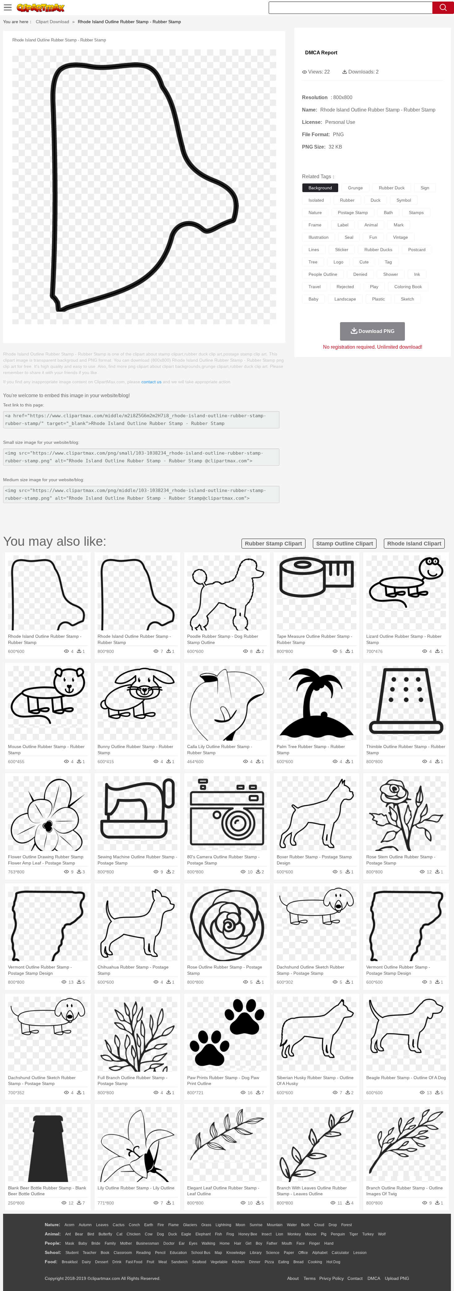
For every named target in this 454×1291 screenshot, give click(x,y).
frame (315, 224)
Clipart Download (52, 21)
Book (105, 1253)
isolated (316, 200)
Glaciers (190, 1225)
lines (314, 249)
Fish (218, 1234)
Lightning (223, 1225)
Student (71, 1253)
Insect (266, 1234)
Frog (230, 1234)
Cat (119, 1234)
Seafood (199, 1262)
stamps (416, 212)
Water (292, 1225)
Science (273, 1253)
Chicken (134, 1234)
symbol (404, 200)
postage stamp (353, 212)
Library (256, 1253)
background (320, 187)
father (272, 1243)
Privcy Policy (331, 1278)
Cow (149, 1234)
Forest (346, 1225)
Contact (355, 1278)
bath (388, 212)
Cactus (118, 1225)
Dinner (254, 1262)
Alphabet (319, 1253)
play (374, 286)
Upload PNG (397, 1278)
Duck (172, 1234)
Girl (248, 1243)
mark (399, 224)
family (110, 1243)
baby (313, 298)
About (293, 1278)
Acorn (69, 1225)
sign (425, 187)
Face (300, 1243)
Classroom (123, 1253)
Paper (289, 1253)
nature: (52, 1224)
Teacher (89, 1253)
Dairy (86, 1262)
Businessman (147, 1243)
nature (315, 212)
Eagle (186, 1234)
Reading (143, 1253)
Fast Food (134, 1262)
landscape (345, 298)
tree (313, 261)
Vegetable (219, 1262)
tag (388, 261)
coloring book (408, 286)
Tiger (353, 1234)
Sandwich (179, 1262)
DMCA (374, 1278)
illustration (319, 237)
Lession (360, 1253)
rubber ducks (378, 249)
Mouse (311, 1234)
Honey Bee (247, 1234)
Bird (90, 1234)
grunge (355, 187)
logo (338, 261)
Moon (240, 1225)
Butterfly (105, 1234)
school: (53, 1252)
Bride (95, 1243)
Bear (79, 1234)
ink (417, 274)
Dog (160, 1234)
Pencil (160, 1253)
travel (315, 286)
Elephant (203, 1234)
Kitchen (238, 1262)
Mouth (287, 1243)
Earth (148, 1225)
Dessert (101, 1262)
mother (126, 1243)
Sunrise (256, 1225)
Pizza (269, 1262)
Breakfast (70, 1262)
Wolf (381, 1234)
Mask (69, 1243)
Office (303, 1253)
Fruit (150, 1262)
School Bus (200, 1253)
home (225, 1243)
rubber (347, 200)
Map (218, 1253)
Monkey (294, 1234)
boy (259, 1243)
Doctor (168, 1243)
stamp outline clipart (344, 543)
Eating (283, 1262)
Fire (161, 1225)
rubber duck (392, 187)
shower (390, 274)
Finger (314, 1243)
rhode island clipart (414, 543)
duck (375, 200)
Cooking (315, 1262)
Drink (116, 1262)
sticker (341, 249)
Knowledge (236, 1253)
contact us (151, 381)
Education (178, 1253)
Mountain (275, 1225)
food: (51, 1261)
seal (349, 237)
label (343, 224)
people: (53, 1243)
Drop (333, 1225)
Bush (305, 1225)
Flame (173, 1225)
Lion (279, 1234)
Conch (134, 1225)
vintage (400, 237)
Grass (206, 1225)
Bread (298, 1262)
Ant (68, 1234)
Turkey (368, 1234)
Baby (82, 1243)
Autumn (85, 1225)
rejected (345, 286)
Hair (237, 1243)
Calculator (340, 1253)
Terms (310, 1278)
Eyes (193, 1243)
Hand (329, 1243)
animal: (53, 1233)
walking (208, 1243)
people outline (323, 274)
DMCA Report (321, 52)
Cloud (319, 1225)
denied (360, 274)
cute (364, 261)
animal (371, 224)
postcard (417, 249)
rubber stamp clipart (273, 543)
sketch (407, 298)
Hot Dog (333, 1262)
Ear (182, 1243)
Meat (162, 1262)
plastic (378, 298)
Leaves (102, 1225)
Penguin (338, 1234)
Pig (323, 1234)
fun (373, 237)
